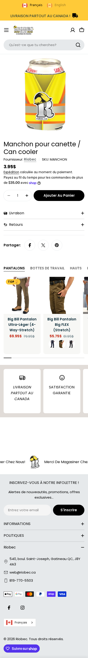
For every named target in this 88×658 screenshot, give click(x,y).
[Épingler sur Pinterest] (56, 245)
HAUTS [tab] (76, 268)
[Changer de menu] (6, 30)
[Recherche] (78, 45)
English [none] (60, 5)
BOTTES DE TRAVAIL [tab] (47, 268)
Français (21, 622)
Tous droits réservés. (46, 639)
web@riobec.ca (22, 572)
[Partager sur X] (43, 245)
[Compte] (72, 30)
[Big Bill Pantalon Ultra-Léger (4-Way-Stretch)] (22, 295)
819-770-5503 (21, 580)
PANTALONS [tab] (14, 268)
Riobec (30, 159)
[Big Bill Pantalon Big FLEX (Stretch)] (61, 295)
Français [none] (36, 5)
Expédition (11, 172)
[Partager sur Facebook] (29, 245)
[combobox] (44, 45)
